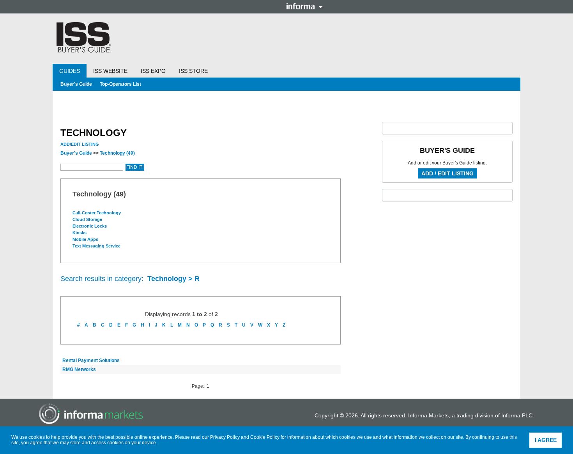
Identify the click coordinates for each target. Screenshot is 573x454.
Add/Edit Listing (79, 144)
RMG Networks (79, 369)
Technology (117, 153)
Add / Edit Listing (447, 173)
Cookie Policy (264, 437)
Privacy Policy (225, 437)
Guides (69, 71)
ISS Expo (153, 71)
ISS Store (193, 71)
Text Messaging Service (97, 246)
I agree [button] (546, 440)
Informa (304, 6)
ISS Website (110, 71)
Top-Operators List (120, 84)
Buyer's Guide (76, 84)
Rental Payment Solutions (91, 360)
